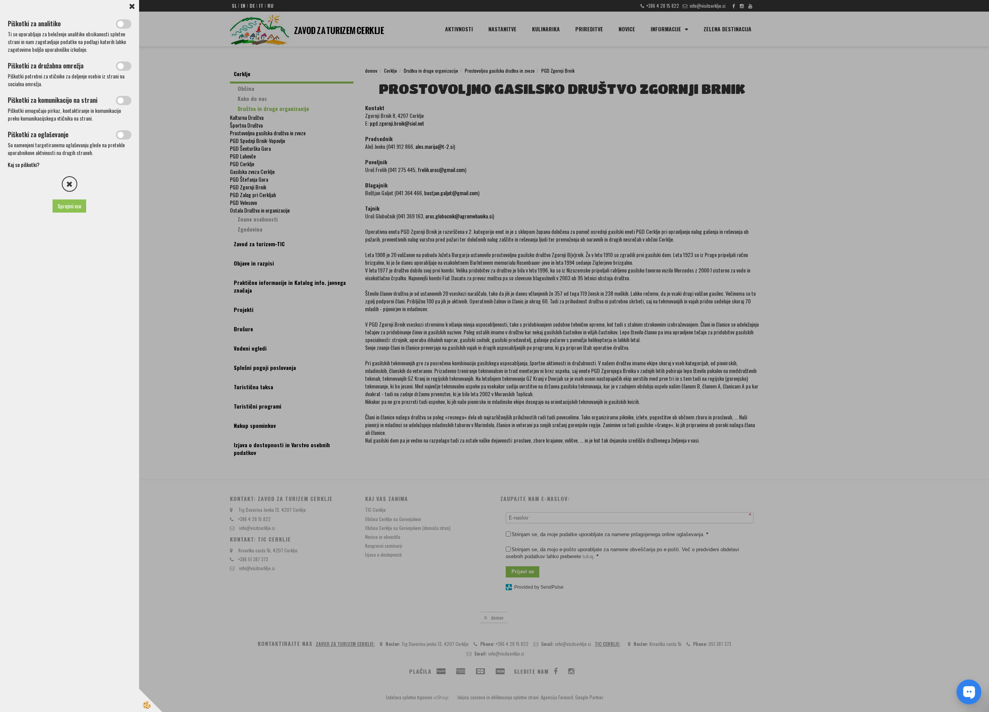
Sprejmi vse (70, 206)
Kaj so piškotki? (23, 164)
